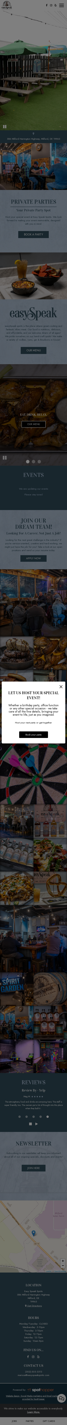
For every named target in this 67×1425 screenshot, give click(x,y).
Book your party (34, 734)
